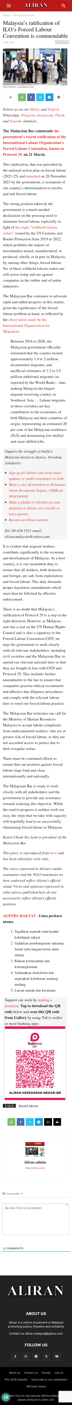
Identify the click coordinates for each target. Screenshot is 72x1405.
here (53, 852)
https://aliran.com (35, 1168)
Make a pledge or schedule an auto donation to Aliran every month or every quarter (34, 508)
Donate (45, 1372)
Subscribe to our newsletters (49, 1379)
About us (14, 1372)
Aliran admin (35, 1162)
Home (6, 15)
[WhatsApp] (22, 97)
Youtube (16, 120)
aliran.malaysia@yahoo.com (44, 1333)
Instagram (45, 114)
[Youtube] (57, 1356)
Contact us (31, 1372)
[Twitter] (40, 97)
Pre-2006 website (16, 1379)
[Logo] (36, 1302)
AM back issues (36, 1386)
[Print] (57, 1122)
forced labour (28, 1106)
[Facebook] (31, 97)
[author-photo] (35, 1155)
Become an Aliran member (28, 519)
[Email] (48, 1122)
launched (33, 176)
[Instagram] (26, 1356)
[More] (59, 97)
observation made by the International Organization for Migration (26, 325)
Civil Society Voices (23, 15)
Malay (35, 109)
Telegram (28, 114)
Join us (58, 1372)
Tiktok (60, 114)
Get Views (62, 42)
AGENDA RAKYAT (19, 915)
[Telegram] (49, 97)
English (53, 109)
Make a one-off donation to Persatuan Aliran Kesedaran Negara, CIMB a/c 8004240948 (37, 490)
